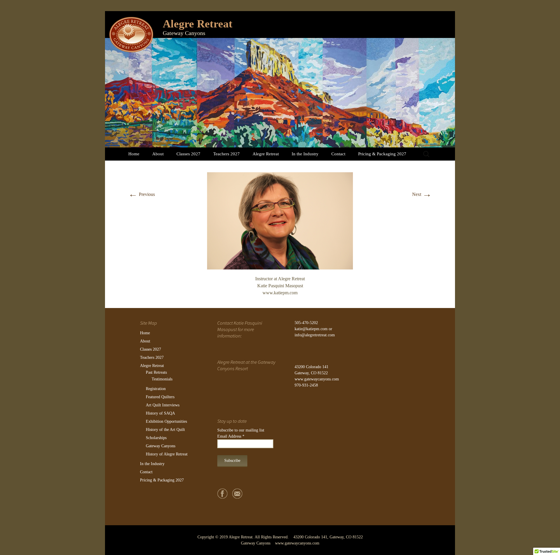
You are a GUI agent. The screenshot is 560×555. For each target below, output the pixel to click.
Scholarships (156, 438)
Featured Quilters (160, 397)
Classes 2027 (188, 154)
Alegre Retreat (266, 154)
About (158, 154)
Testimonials (162, 379)
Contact (338, 154)
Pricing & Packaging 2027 (382, 154)
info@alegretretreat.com (315, 335)
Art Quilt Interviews (162, 405)
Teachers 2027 (226, 154)
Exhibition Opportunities (166, 421)
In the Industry (305, 154)
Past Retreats (156, 372)
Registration (156, 389)
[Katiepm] (280, 220)
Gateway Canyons (160, 446)
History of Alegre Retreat (167, 454)
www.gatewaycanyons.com (317, 379)
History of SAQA (160, 413)
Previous (141, 194)
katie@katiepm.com (311, 329)
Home (133, 154)
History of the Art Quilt (165, 429)
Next (422, 194)
